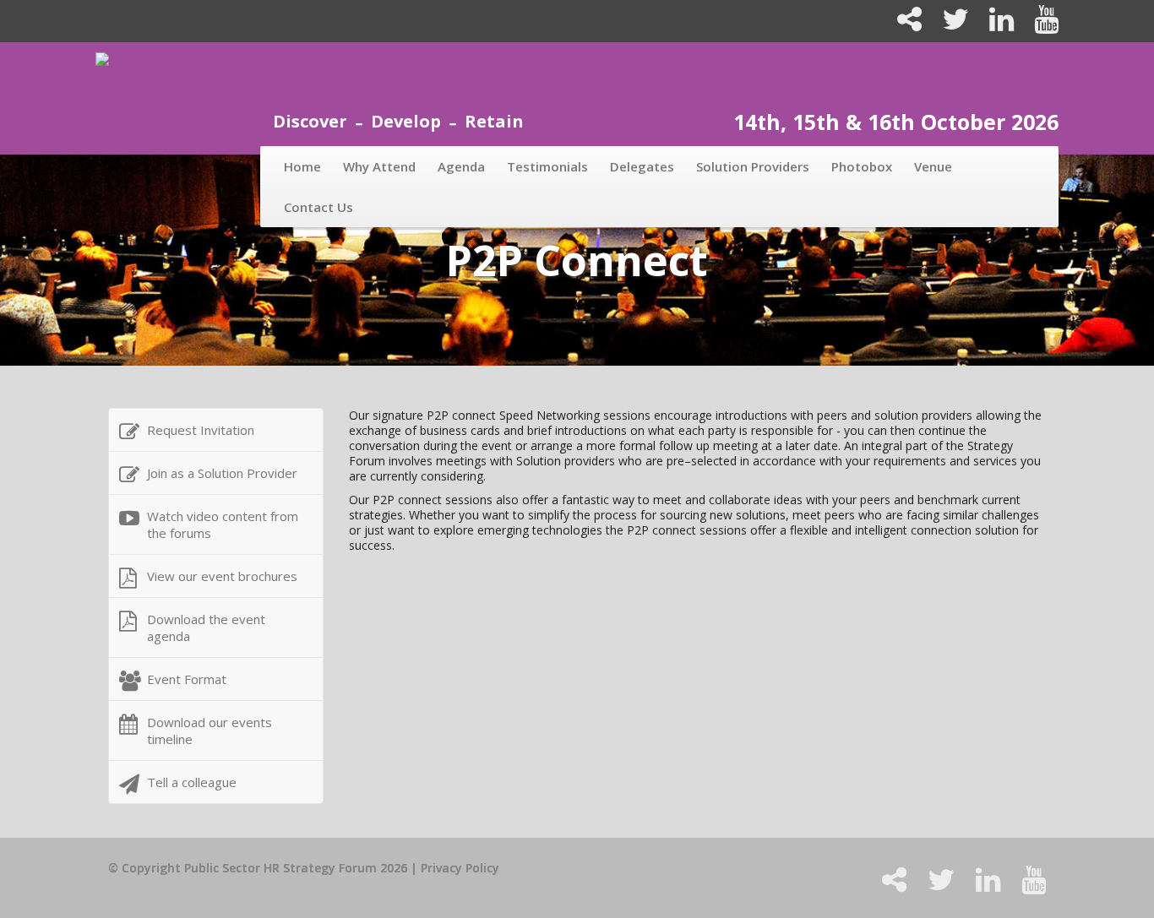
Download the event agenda (206, 627)
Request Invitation (200, 429)
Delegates (642, 166)
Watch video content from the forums (222, 524)
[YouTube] (1038, 25)
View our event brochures (222, 576)
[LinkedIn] (994, 25)
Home (302, 166)
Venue (933, 166)
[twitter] (948, 25)
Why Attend (379, 166)
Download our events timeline (209, 730)
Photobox (861, 166)
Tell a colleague (192, 782)
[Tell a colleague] (902, 25)
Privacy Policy (460, 868)
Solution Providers (752, 166)
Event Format (186, 679)
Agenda (461, 166)
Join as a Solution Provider (222, 472)
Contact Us (318, 206)
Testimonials (547, 166)
